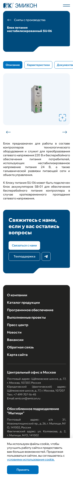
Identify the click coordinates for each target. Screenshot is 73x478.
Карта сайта (17, 355)
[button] (8, 132)
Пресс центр (17, 325)
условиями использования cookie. (31, 459)
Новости (14, 332)
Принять (23, 470)
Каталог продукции (23, 302)
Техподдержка (24, 256)
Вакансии (15, 340)
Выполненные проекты (26, 317)
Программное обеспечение (30, 310)
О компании (17, 295)
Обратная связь (20, 347)
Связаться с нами (24, 245)
